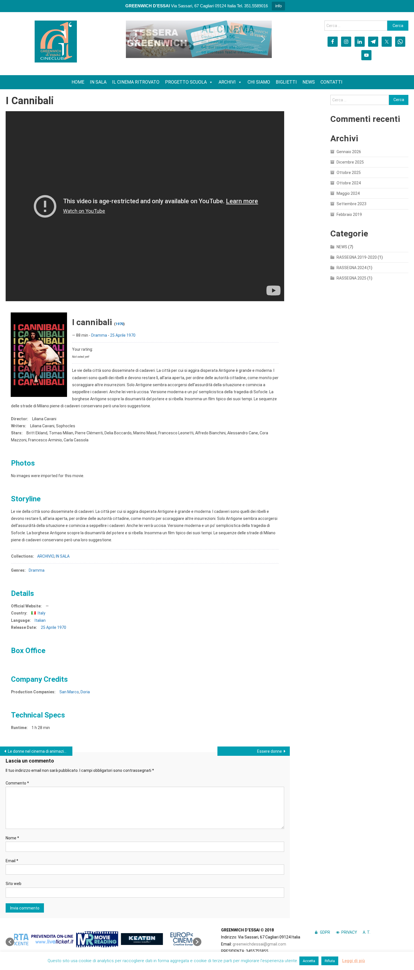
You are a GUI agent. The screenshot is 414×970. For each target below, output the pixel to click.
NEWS (308, 82)
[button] (134, 39)
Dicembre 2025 (350, 162)
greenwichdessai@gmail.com (259, 944)
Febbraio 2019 (349, 214)
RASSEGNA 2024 (351, 267)
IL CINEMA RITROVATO (135, 82)
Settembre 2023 (351, 204)
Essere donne (269, 751)
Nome (12, 838)
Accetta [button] (309, 961)
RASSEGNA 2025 (351, 278)
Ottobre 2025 (349, 172)
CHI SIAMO (259, 82)
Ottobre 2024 (349, 183)
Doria (85, 692)
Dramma (99, 335)
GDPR (325, 932)
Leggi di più (353, 960)
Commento (17, 783)
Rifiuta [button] (330, 961)
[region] (199, 39)
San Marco (69, 692)
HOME (78, 82)
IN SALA (98, 82)
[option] (36, 939)
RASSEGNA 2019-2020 (357, 257)
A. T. (366, 932)
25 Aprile (118, 335)
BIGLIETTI (286, 82)
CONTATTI (331, 82)
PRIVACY (349, 932)
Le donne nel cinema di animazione (39, 751)
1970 (119, 324)
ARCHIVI (227, 82)
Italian (40, 620)
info (278, 5)
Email (12, 861)
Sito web (13, 883)
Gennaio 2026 (349, 151)
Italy (41, 613)
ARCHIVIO (45, 556)
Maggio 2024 (348, 193)
